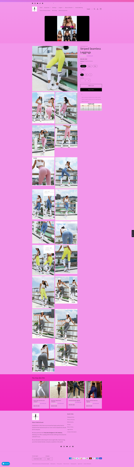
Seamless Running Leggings (74, 400)
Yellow (83, 66)
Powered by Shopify (45, 463)
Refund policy (70, 422)
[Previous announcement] (53, 3)
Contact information (87, 463)
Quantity (82, 77)
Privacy (68, 424)
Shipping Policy (70, 417)
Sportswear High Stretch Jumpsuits (56, 401)
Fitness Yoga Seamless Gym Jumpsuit (39, 401)
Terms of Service (71, 419)
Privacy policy (59, 463)
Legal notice (80, 463)
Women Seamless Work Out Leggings (91, 401)
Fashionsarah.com (38, 463)
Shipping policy (73, 463)
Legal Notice (70, 429)
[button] (47, 7)
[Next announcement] (80, 3)
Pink (95, 66)
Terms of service (66, 463)
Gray (83, 69)
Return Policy (70, 427)
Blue (89, 66)
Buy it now (91, 89)
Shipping (82, 61)
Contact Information (72, 432)
